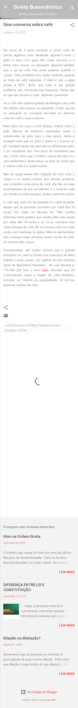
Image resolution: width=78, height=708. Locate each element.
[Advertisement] (39, 472)
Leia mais (67, 572)
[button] (72, 25)
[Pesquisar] (72, 8)
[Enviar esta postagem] (5, 317)
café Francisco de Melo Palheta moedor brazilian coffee (32, 327)
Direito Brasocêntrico (37, 7)
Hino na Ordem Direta (21, 536)
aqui (44, 270)
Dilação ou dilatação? (22, 638)
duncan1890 (49, 700)
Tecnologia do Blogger (41, 692)
